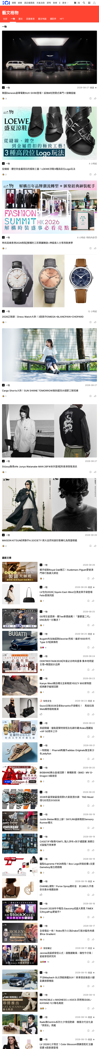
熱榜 (55, 3)
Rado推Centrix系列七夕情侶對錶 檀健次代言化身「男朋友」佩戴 (66, 1024)
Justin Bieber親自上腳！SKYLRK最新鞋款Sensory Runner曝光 (67, 821)
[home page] (6, 3)
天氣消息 (40, 3)
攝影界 (53, 19)
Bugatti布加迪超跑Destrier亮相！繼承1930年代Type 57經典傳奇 (65, 640)
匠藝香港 (30, 19)
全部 (5, 19)
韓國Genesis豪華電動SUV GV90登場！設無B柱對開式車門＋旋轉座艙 (39, 93)
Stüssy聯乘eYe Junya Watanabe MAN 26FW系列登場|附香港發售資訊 (39, 466)
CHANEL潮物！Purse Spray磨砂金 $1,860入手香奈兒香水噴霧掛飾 (67, 888)
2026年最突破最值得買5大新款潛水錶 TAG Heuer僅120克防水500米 (67, 799)
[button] (90, 98)
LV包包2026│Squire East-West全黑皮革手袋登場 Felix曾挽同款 (66, 594)
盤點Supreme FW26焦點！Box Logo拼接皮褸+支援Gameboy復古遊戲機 (67, 865)
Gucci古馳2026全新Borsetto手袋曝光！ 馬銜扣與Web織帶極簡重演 (67, 707)
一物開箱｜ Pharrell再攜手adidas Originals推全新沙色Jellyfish (67, 752)
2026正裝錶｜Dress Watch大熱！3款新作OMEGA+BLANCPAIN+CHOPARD (43, 316)
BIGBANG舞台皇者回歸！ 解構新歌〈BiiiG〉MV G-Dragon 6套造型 (66, 774)
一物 (13, 19)
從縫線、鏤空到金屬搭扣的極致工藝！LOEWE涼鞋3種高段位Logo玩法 (38, 169)
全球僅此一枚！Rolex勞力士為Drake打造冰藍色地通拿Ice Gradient (67, 932)
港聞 (14, 3)
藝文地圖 (42, 19)
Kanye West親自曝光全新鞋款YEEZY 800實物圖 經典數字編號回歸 (67, 685)
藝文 (21, 19)
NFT (62, 19)
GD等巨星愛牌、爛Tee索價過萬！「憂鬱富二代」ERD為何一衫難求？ (65, 618)
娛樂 (20, 3)
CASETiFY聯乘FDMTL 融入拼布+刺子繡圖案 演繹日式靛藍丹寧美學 (67, 843)
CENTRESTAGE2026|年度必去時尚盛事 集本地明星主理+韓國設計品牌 (67, 663)
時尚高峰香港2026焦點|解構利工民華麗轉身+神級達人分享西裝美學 (37, 242)
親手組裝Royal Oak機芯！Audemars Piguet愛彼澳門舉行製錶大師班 (66, 571)
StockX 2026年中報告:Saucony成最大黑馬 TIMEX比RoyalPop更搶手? (66, 910)
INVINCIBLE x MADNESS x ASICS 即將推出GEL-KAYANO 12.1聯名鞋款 (66, 1001)
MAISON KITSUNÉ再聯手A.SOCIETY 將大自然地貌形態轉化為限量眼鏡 (39, 540)
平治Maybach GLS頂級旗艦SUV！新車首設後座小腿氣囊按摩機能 (67, 979)
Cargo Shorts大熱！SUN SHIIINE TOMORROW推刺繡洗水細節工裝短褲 (40, 390)
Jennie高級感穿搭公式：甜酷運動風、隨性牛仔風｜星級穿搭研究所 (67, 955)
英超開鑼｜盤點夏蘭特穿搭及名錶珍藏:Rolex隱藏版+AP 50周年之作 (66, 730)
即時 (49, 3)
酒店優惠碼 (29, 3)
